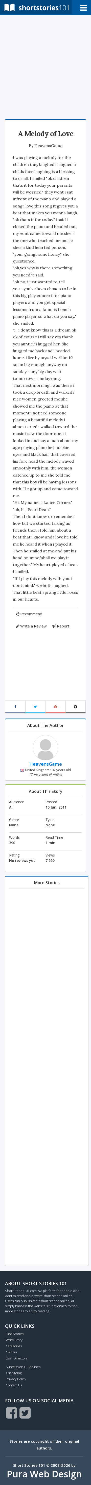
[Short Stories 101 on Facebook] (11, 1412)
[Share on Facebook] (15, 707)
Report (63, 625)
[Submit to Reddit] (76, 707)
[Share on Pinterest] (56, 707)
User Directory (17, 1358)
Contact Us (14, 1385)
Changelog (13, 1373)
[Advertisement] (45, 66)
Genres (11, 1352)
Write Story (14, 1340)
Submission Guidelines (23, 1367)
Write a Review (33, 625)
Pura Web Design (44, 1474)
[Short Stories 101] (36, 7)
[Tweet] (36, 707)
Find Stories (15, 1334)
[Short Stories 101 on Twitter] (25, 1412)
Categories (14, 1346)
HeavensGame (48, 145)
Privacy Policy (16, 1379)
